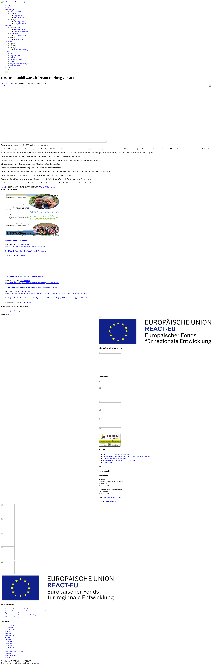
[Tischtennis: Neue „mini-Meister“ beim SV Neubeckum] (107, 264)
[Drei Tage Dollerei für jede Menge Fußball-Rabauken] (25, 247)
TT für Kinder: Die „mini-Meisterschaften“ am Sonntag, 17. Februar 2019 (33, 287)
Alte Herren (14, 34)
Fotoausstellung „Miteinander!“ (17, 240)
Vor (7, 85)
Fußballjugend (10, 635)
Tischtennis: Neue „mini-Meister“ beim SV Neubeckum (26, 276)
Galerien (8, 637)
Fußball (8, 633)
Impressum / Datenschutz (14, 651)
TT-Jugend (9, 645)
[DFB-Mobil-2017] (53, 141)
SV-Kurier (9, 641)
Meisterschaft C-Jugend (111, 462)
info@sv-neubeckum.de (112, 497)
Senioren (8, 639)
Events (42, 187)
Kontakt (8, 657)
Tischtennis (9, 643)
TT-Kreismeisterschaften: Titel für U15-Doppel (119, 460)
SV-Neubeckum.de (111, 501)
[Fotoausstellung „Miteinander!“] (33, 236)
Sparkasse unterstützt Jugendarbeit (115, 458)
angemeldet (12, 311)
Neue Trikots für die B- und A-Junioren (117, 454)
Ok (37, 663)
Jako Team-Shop (16, 12)
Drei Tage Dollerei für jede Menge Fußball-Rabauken (25, 251)
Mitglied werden (11, 655)
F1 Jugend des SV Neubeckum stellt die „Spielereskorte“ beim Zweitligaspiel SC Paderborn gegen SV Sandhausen (48, 298)
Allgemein (9, 627)
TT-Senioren (9, 647)
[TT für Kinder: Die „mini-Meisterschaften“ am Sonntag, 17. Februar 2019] (32, 283)
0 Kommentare (50, 187)
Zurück (3, 85)
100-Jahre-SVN (10, 625)
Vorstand (8, 653)
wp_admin (4, 187)
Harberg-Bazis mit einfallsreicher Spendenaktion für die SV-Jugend (126, 456)
